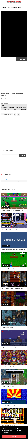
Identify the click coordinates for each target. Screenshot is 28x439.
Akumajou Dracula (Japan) (8, 308)
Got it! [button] (14, 436)
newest (21, 181)
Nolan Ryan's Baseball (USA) (8, 268)
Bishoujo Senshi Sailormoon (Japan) (10, 229)
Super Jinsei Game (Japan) (8, 405)
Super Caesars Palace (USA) (8, 425)
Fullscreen (21, 59)
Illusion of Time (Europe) (8, 386)
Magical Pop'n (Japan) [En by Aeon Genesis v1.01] (14, 347)
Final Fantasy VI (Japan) (7, 327)
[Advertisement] (14, 77)
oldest (24, 181)
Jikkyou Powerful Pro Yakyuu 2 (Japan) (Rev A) (13, 210)
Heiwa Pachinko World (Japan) (9, 366)
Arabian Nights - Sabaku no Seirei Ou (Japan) (12, 288)
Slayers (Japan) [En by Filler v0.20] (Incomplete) (13, 249)
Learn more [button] (5, 432)
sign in (7, 179)
